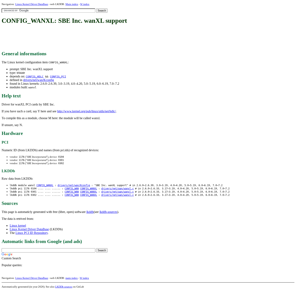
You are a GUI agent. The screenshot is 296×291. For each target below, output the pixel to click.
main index (71, 278)
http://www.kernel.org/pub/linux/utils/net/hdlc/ (86, 111)
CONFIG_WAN (72, 188)
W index (84, 4)
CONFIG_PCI (58, 76)
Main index (71, 4)
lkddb (90, 212)
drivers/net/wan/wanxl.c (117, 188)
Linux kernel (18, 225)
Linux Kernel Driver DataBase (31, 4)
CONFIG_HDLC (34, 76)
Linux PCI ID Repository (32, 233)
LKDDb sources (63, 286)
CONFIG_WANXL (44, 185)
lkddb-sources (108, 212)
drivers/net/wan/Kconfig (38, 80)
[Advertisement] (75, 38)
